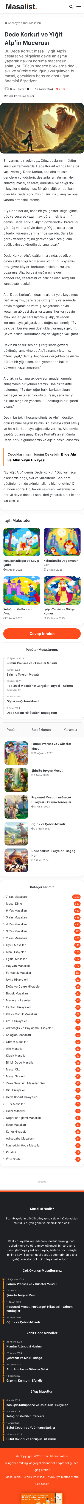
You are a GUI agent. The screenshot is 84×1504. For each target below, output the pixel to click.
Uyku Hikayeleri (17, 979)
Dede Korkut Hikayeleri (21, 1097)
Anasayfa (13, 23)
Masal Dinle (14, 903)
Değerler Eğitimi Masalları (23, 1117)
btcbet (45, 1470)
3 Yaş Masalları (16, 931)
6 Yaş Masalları (16, 910)
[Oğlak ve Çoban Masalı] (16, 833)
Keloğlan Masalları (18, 1035)
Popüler (13, 730)
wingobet (11, 1463)
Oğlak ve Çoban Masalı (48, 824)
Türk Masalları (32, 23)
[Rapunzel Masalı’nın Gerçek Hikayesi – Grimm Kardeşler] (16, 807)
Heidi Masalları (16, 1111)
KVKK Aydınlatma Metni (63, 1477)
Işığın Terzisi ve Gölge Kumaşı (59, 611)
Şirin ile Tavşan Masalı (47, 770)
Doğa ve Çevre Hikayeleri (23, 986)
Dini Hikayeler (15, 1090)
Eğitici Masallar (16, 959)
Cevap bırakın (42, 634)
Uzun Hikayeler (16, 1021)
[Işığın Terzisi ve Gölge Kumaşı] (62, 590)
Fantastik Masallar (18, 972)
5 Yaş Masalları (16, 917)
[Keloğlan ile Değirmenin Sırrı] (62, 542)
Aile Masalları (15, 1048)
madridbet (48, 1463)
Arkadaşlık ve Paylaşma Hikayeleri (29, 1028)
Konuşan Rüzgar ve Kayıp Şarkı (21, 562)
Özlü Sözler (14, 1159)
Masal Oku (13, 1069)
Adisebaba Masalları (20, 1138)
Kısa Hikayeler (16, 952)
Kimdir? (11, 1152)
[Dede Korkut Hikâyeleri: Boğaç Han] (16, 860)
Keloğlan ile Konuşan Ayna (18, 611)
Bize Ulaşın (42, 1483)
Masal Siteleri (15, 1076)
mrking (23, 1463)
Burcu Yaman (18, 89)
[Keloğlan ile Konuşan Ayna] (21, 590)
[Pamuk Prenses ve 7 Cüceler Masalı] (16, 753)
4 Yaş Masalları (16, 924)
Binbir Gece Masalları (20, 1062)
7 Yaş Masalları (16, 896)
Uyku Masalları (16, 945)
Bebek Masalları (17, 993)
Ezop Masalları (16, 1124)
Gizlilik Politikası (34, 1477)
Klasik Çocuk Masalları (21, 1014)
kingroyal (35, 1463)
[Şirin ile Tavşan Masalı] (16, 780)
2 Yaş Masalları (16, 938)
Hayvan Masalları (18, 965)
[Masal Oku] (20, 6)
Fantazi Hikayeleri (18, 1007)
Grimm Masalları (17, 1041)
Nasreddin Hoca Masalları (23, 1145)
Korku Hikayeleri (17, 1131)
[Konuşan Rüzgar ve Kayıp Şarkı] (21, 542)
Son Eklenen (41, 730)
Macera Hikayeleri (18, 1000)
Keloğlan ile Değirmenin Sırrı (61, 562)
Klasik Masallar (16, 1055)
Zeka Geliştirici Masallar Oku (25, 1083)
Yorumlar (71, 730)
